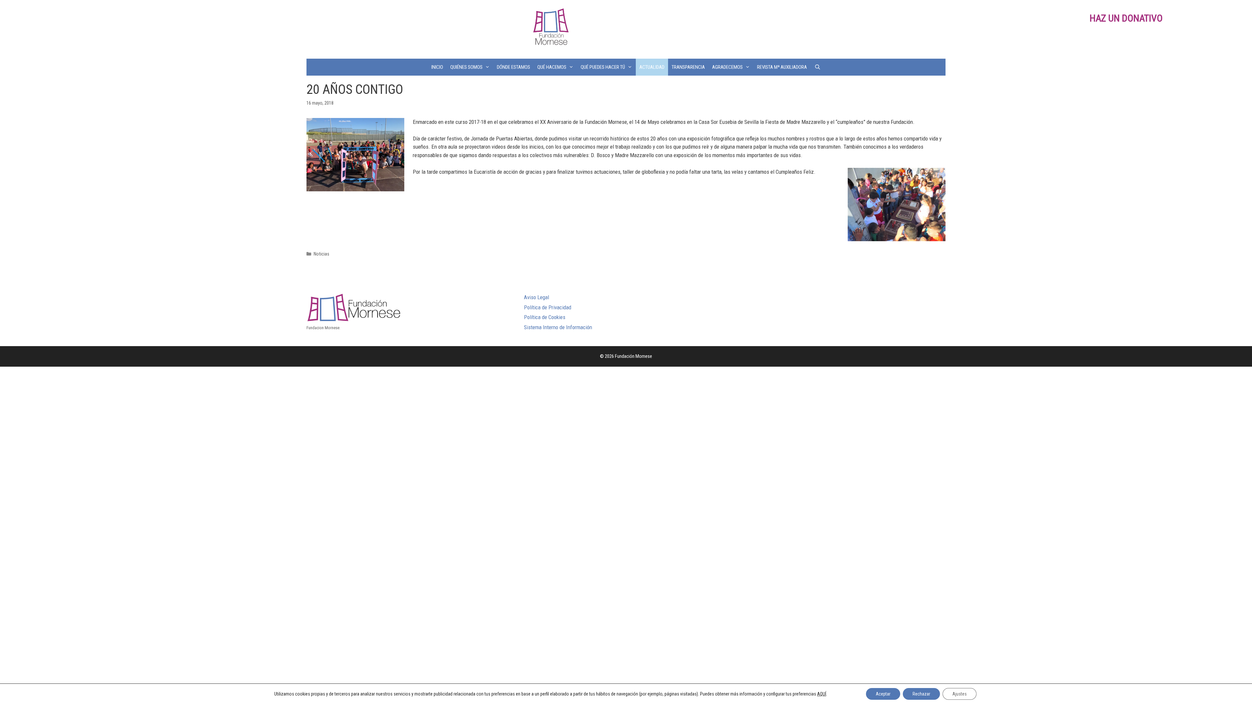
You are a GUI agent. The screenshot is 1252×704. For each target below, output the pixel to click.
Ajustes (959, 694)
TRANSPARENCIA (688, 67)
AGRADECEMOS (727, 67)
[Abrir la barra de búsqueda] (817, 67)
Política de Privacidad (547, 307)
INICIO (437, 67)
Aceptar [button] (883, 694)
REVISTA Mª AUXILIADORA (782, 67)
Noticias (321, 254)
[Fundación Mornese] (550, 28)
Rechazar (921, 694)
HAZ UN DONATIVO (1126, 18)
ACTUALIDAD (651, 67)
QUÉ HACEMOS (551, 67)
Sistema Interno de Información (558, 327)
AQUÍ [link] (821, 694)
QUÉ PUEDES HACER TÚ (603, 67)
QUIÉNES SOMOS (466, 67)
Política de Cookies (544, 317)
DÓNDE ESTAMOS (513, 67)
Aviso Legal (536, 297)
